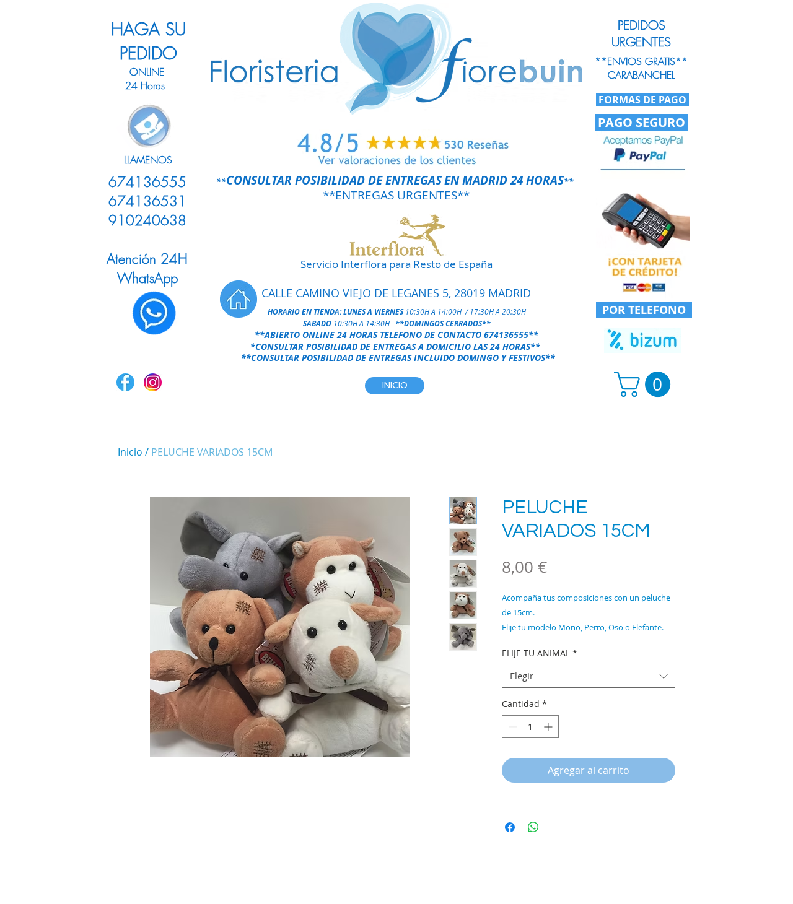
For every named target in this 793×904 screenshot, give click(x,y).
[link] (645, 384)
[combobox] (588, 676)
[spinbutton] (530, 726)
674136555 (506, 335)
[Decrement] (511, 726)
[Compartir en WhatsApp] (533, 827)
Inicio (130, 452)
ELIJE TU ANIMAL (539, 653)
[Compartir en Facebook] (509, 827)
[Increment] (549, 726)
